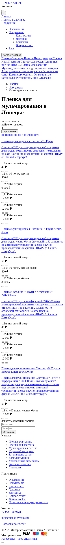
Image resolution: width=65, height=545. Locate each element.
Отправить (8, 432)
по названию (9, 134)
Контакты (22, 41)
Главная (13, 83)
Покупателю (16, 32)
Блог (11, 48)
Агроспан (36, 71)
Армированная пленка (15, 71)
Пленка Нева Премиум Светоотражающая (31, 60)
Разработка (8, 538)
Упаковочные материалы (24, 460)
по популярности (28, 134)
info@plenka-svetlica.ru (15, 517)
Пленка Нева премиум (38, 58)
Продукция (8, 22)
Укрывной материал (46, 68)
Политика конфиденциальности (28, 502)
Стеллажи (45, 77)
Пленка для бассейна (34, 64)
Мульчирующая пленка (16, 68)
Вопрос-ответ (24, 45)
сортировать (9, 131)
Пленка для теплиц (20, 441)
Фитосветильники (27, 77)
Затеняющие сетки (20, 454)
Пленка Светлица (12, 58)
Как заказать (23, 35)
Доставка (21, 38)
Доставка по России (13, 523)
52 (13, 19)
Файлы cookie (17, 499)
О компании (16, 29)
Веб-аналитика (27, 538)
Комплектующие (20, 74)
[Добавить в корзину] (6, 171)
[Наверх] (2, 542)
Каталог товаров (12, 55)
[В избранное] (2, 171)
